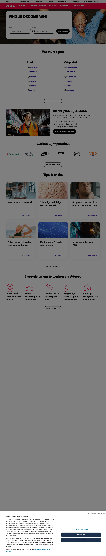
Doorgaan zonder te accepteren (96, 513)
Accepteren (81, 534)
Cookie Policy (39, 549)
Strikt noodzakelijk (81, 540)
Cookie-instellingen (81, 529)
